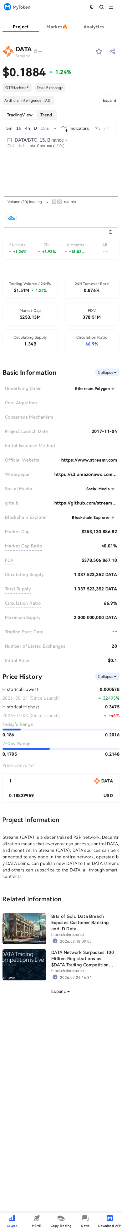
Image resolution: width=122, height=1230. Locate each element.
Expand (109, 100)
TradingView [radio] (20, 115)
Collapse (105, 372)
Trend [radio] (46, 115)
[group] (30, 115)
